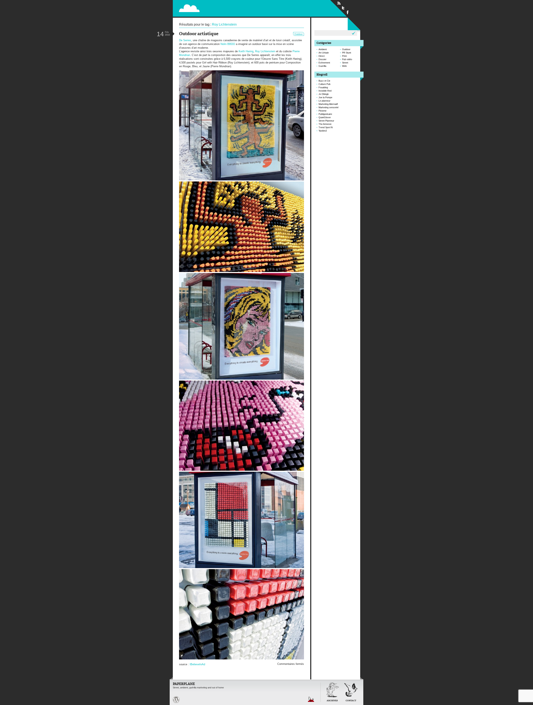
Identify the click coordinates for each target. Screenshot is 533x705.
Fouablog (323, 87)
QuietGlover (325, 117)
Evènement (324, 62)
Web (344, 66)
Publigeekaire (325, 114)
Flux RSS (339, 3)
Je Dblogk (324, 94)
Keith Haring (246, 51)
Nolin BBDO (227, 44)
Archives (332, 701)
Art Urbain (324, 52)
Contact (351, 701)
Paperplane (216, 8)
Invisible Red (325, 90)
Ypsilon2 (323, 130)
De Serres (185, 40)
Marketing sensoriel (328, 107)
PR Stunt (346, 52)
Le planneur (324, 100)
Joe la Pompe (325, 97)
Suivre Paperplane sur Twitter (343, 8)
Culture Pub (324, 84)
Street (345, 62)
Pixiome (322, 110)
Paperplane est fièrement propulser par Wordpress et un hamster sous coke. (176, 699)
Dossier (322, 59)
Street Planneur (326, 120)
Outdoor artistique (198, 34)
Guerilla (322, 66)
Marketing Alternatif (328, 104)
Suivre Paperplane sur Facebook (348, 12)
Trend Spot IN (326, 127)
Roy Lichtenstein (265, 51)
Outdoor (298, 34)
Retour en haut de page (311, 699)
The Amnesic (325, 124)
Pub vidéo (347, 59)
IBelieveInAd (197, 664)
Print (344, 56)
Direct (322, 56)
